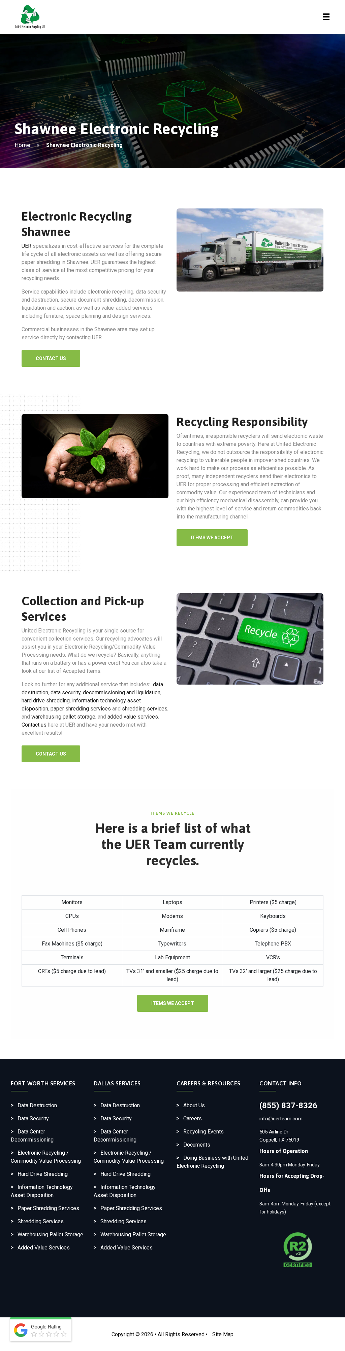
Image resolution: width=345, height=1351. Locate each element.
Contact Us (51, 358)
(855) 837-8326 (288, 1105)
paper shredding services (81, 708)
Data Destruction (37, 1105)
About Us (194, 1105)
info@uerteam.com (281, 1119)
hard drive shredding (46, 700)
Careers (192, 1118)
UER (26, 246)
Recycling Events (203, 1131)
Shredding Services (41, 1221)
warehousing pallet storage (63, 716)
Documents (196, 1145)
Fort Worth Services (43, 1083)
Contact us (34, 725)
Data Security (33, 1118)
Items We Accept (212, 537)
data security (66, 692)
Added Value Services (44, 1247)
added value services (132, 716)
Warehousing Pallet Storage (50, 1234)
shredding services (144, 708)
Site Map (222, 1334)
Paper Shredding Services (48, 1208)
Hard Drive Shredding (43, 1174)
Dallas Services (117, 1083)
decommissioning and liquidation (121, 692)
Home (22, 145)
